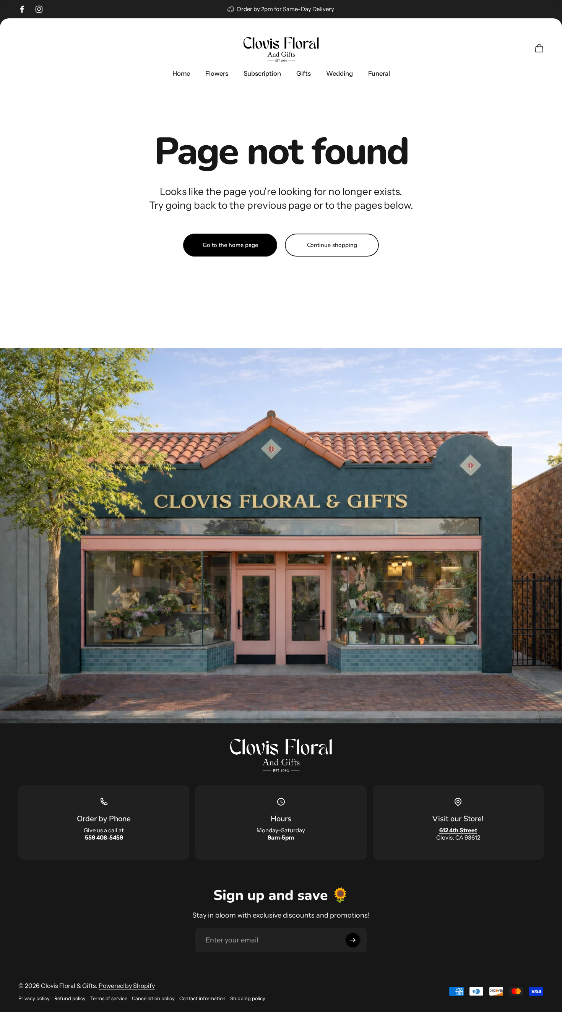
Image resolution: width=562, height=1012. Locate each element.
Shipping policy (247, 998)
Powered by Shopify (127, 985)
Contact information (202, 998)
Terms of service (108, 998)
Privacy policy (34, 998)
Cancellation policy (153, 998)
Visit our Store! (458, 819)
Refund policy (70, 998)
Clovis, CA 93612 (458, 834)
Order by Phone (104, 819)
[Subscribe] (353, 940)
